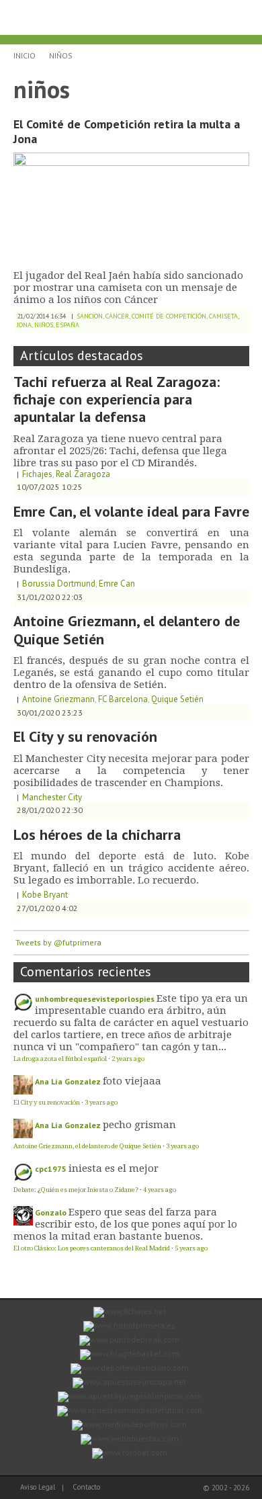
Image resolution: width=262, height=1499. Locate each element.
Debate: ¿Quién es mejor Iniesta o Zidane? (75, 1189)
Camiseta (223, 316)
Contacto (86, 1487)
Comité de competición (169, 316)
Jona (24, 324)
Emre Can (117, 583)
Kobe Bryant (45, 894)
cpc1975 (51, 1169)
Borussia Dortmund (58, 583)
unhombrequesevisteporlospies (95, 999)
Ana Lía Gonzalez (68, 1081)
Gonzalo (51, 1212)
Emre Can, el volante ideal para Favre (131, 511)
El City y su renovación (85, 736)
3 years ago (101, 1102)
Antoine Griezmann (58, 699)
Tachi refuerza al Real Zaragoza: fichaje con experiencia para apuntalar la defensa (116, 399)
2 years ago (128, 1058)
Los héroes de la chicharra (97, 834)
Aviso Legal (37, 1487)
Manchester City (52, 797)
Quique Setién (177, 699)
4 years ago (159, 1189)
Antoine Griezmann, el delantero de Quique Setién (126, 629)
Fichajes (37, 474)
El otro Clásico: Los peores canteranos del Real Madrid (91, 1248)
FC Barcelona (123, 699)
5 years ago (191, 1248)
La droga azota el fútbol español (60, 1058)
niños (61, 55)
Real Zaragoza (83, 474)
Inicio (24, 55)
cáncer (117, 316)
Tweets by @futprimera (58, 942)
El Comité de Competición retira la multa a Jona (126, 131)
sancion (90, 316)
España (67, 324)
